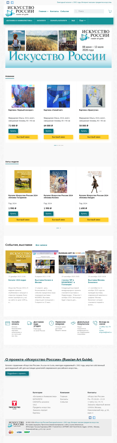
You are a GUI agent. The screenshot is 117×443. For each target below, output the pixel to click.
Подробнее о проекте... (17, 373)
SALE (73, 21)
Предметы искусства (41, 407)
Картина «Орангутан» (89, 110)
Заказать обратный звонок (99, 404)
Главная (42, 11)
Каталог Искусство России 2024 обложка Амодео (93, 196)
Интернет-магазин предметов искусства (96, 2)
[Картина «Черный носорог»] (23, 96)
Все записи (41, 245)
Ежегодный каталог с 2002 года (69, 2)
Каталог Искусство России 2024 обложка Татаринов (22, 196)
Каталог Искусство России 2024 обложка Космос (58, 196)
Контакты (54, 11)
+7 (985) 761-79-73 (105, 328)
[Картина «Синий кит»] (58, 96)
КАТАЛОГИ (41, 21)
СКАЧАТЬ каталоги (58, 21)
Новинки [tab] (9, 76)
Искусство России (41, 422)
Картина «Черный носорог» (21, 110)
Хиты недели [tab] (12, 161)
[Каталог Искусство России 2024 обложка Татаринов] (23, 181)
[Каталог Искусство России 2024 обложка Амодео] (93, 181)
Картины (36, 413)
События (64, 11)
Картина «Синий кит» (53, 110)
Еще (81, 20)
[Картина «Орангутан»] (94, 96)
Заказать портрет (40, 410)
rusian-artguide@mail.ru (105, 331)
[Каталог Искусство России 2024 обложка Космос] (58, 181)
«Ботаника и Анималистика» (19, 21)
